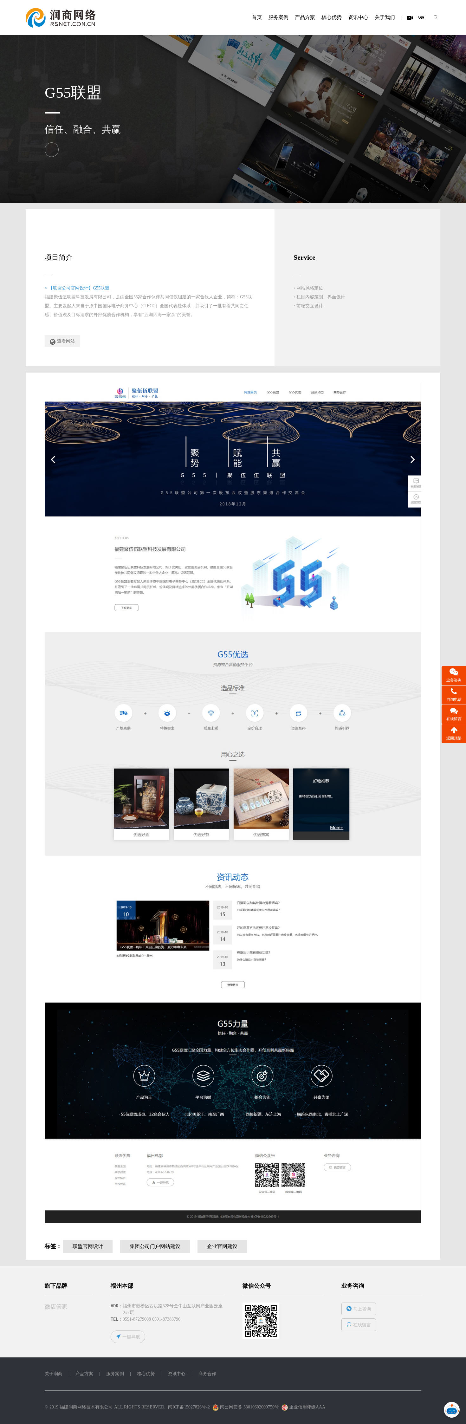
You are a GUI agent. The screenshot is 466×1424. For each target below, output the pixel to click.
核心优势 (331, 17)
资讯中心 (358, 17)
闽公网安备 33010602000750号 (249, 1407)
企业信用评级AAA (307, 1407)
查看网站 (66, 341)
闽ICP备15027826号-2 (189, 1407)
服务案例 (278, 17)
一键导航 (131, 1337)
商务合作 (207, 1373)
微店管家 (56, 1307)
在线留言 (362, 1325)
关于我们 (385, 17)
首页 (257, 17)
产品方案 (305, 17)
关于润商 (53, 1373)
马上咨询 (362, 1309)
